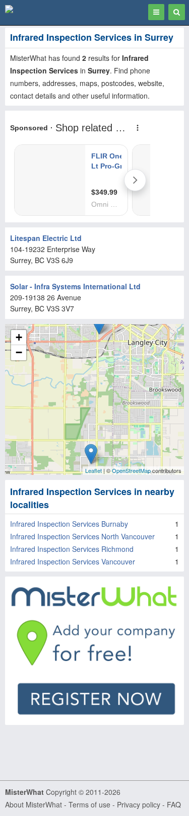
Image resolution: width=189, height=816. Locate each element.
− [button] (19, 352)
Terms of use (89, 804)
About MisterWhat (33, 804)
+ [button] (19, 337)
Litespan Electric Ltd (46, 238)
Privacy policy (138, 804)
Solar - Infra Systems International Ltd (75, 286)
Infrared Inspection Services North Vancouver (82, 536)
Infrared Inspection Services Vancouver (72, 561)
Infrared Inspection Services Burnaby (69, 524)
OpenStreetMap (131, 470)
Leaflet (93, 470)
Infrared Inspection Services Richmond (72, 549)
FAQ (174, 804)
